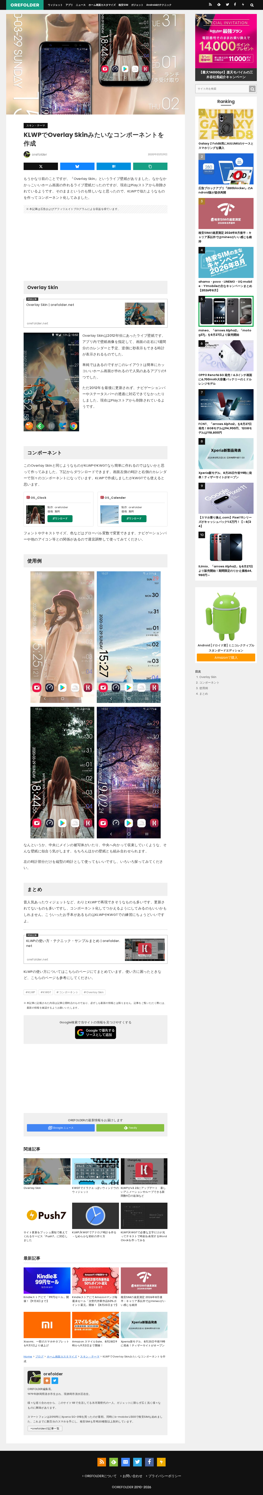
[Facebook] (235, 5)
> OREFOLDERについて (99, 1476)
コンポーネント (68, 992)
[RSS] (210, 5)
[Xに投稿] (41, 166)
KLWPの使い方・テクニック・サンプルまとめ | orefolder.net (73, 943)
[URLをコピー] (150, 166)
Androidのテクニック (159, 5)
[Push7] (243, 5)
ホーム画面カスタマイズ (102, 5)
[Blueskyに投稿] (77, 166)
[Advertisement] (95, 245)
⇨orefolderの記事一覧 (45, 1428)
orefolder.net (37, 323)
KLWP (31, 992)
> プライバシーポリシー (163, 1476)
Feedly (133, 1127)
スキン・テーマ (35, 125)
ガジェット (137, 5)
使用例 (203, 688)
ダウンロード (60, 518)
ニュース (81, 5)
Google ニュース (63, 1127)
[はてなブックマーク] (114, 166)
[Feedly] (218, 5)
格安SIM (123, 5)
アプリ (69, 5)
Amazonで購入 (226, 657)
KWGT (47, 992)
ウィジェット (55, 5)
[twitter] (227, 5)
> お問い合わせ (131, 1476)
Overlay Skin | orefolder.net (50, 304)
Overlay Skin (95, 992)
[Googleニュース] (125, 1462)
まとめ (203, 694)
